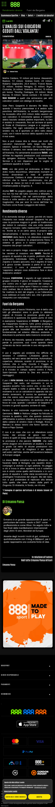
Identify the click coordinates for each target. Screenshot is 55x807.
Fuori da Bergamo (36, 10)
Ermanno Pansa (14, 71)
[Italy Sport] (28, 646)
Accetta (39, 797)
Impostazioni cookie (10, 791)
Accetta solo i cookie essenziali (16, 797)
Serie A (30, 15)
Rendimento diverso (12, 10)
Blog (23, 15)
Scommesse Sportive (9, 15)
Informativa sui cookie (40, 787)
